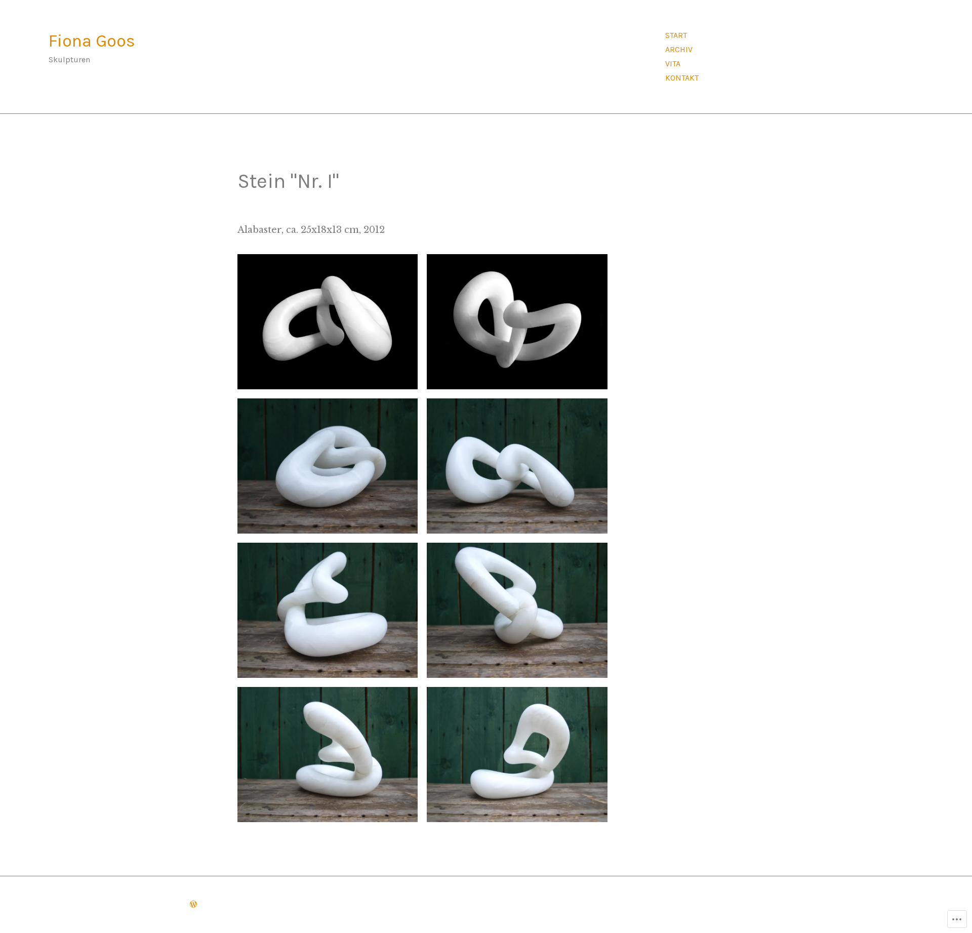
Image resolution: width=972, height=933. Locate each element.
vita (672, 63)
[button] (327, 321)
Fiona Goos (92, 41)
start (676, 35)
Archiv (679, 49)
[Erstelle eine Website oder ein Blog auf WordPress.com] (193, 904)
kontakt (682, 78)
